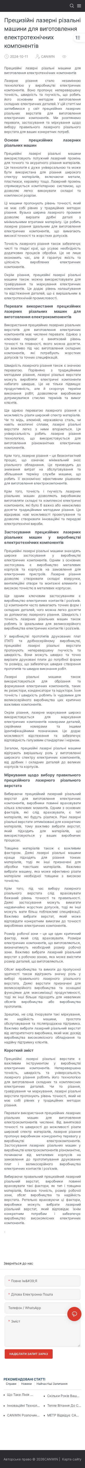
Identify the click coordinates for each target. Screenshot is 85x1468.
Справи (11, 1383)
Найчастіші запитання (52, 1383)
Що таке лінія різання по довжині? (20, 1395)
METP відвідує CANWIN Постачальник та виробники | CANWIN (64, 1415)
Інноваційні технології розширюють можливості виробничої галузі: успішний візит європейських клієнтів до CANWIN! (24, 1405)
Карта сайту (71, 1459)
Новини (26, 1383)
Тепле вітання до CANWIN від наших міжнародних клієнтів (64, 1405)
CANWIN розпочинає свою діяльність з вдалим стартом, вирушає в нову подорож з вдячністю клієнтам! (24, 1415)
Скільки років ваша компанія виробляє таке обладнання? (64, 1396)
